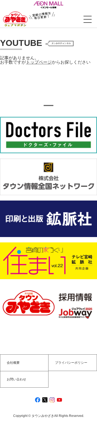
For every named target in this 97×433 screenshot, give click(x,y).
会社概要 (13, 363)
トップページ (39, 62)
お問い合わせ (16, 379)
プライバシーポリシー (71, 363)
